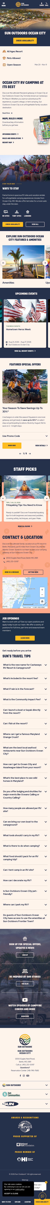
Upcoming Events (26, 293)
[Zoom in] (42, 589)
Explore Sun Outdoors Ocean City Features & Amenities (25, 238)
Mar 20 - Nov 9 (41, 64)
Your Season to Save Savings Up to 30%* (22, 410)
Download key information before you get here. (12, 123)
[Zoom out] (42, 594)
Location (28, 1202)
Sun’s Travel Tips (16, 656)
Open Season (14, 64)
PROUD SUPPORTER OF (25, 1137)
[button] (12, 138)
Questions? (25, 1067)
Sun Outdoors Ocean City (25, 33)
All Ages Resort (15, 51)
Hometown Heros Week (18, 329)
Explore (17, 1202)
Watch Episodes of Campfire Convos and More (25, 1007)
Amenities (8, 282)
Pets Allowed (13, 58)
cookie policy (19, 1189)
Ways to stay (6, 1202)
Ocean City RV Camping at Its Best (23, 85)
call (46, 5)
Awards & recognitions (25, 1118)
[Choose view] (42, 601)
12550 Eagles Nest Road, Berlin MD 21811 (22, 558)
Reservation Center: (19, 1070)
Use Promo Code (14, 436)
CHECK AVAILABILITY (42, 1202)
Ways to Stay (10, 188)
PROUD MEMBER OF (25, 1152)
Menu (4, 5)
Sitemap (25, 1180)
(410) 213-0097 (12, 561)
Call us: (19, 1064)
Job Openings (10, 618)
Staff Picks (25, 469)
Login (42, 5)
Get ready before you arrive (16, 650)
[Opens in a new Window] (25, 1141)
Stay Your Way (8, 184)
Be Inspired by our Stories (25, 976)
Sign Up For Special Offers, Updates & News (25, 946)
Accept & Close (11, 1194)
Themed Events (13, 326)
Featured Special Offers (25, 364)
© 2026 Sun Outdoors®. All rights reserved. (25, 1174)
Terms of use (27, 607)
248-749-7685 (33, 1070)
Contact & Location (22, 537)
